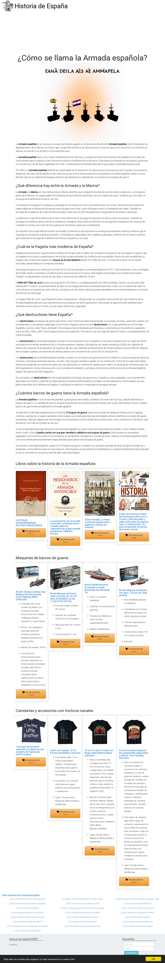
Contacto (13, 944)
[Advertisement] (82, 32)
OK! (153, 959)
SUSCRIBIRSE (131, 953)
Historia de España (41, 6)
